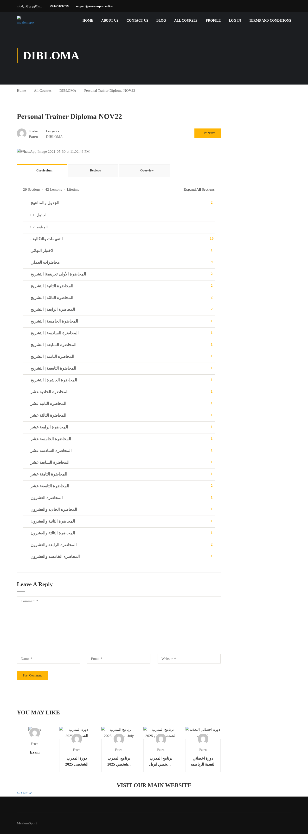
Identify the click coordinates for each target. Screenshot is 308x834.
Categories (52, 131)
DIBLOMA (67, 90)
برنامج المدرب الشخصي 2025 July (118, 761)
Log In (235, 20)
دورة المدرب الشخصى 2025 (76, 761)
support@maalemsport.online (94, 6)
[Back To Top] (298, 825)
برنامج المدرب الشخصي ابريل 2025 (161, 761)
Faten (34, 744)
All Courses (186, 20)
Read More (34, 730)
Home (88, 20)
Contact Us (137, 20)
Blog (161, 20)
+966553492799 (59, 6)
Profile (213, 20)
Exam (34, 752)
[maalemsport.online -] (25, 21)
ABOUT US (109, 20)
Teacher (33, 131)
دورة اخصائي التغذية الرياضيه (203, 761)
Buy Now (207, 133)
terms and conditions (270, 20)
